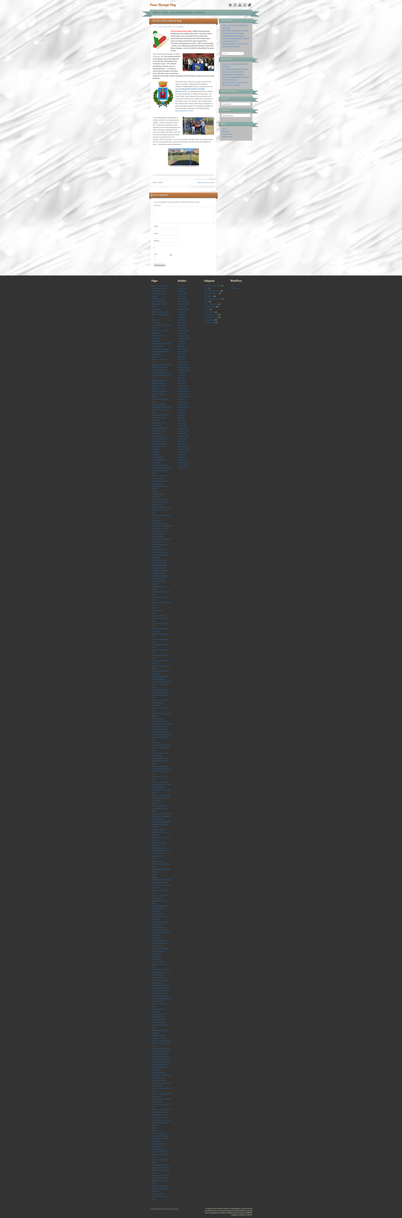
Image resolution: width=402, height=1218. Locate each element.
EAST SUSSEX (158, 182)
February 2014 (183, 462)
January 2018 (182, 388)
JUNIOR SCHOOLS (158, 787)
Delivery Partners (157, 505)
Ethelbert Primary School (160, 544)
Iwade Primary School (159, 777)
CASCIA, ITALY (157, 425)
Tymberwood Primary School (161, 1136)
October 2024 (182, 307)
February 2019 (183, 362)
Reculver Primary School (160, 948)
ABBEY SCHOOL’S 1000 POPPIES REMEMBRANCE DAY (161, 314)
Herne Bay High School (159, 288)
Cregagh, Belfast (157, 484)
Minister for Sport (157, 861)
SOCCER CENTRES (158, 1014)
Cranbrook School (158, 478)
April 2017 (181, 399)
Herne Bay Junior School (160, 721)
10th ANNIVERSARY (158, 301)
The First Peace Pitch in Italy (167, 20)
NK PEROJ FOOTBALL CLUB (161, 880)
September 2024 (183, 309)
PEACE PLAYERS (158, 914)
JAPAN (154, 779)
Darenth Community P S (160, 499)
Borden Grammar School (160, 285)
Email (156, 233)
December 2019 (183, 351)
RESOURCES (200, 12)
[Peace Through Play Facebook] (235, 5)
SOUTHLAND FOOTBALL (160, 1025)
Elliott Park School (158, 536)
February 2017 (183, 402)
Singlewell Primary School (160, 996)
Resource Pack (157, 954)
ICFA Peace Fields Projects (161, 748)
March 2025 (182, 299)
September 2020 (183, 338)
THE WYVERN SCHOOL (160, 1112)
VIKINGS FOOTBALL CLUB (161, 1152)
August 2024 (182, 312)
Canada (154, 412)
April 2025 (181, 296)
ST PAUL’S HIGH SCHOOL (161, 1062)
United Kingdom (209, 322)
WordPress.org (227, 136)
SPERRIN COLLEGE (159, 1035)
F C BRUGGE (156, 547)
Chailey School (157, 433)
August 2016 (182, 410)
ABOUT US (157, 12)
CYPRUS (155, 491)
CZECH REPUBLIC (158, 494)
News (206, 301)
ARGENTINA (156, 333)
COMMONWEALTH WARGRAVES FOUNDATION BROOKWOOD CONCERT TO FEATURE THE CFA (236, 38)
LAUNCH (155, 803)
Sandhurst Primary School (160, 980)
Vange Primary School (159, 1149)
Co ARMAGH (156, 452)
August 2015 (182, 439)
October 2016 (182, 404)
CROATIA (155, 489)
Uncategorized (209, 320)
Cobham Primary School (160, 465)
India (153, 750)
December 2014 (183, 447)
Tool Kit (154, 1128)
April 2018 (181, 381)
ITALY (154, 774)
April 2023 (181, 320)
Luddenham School (158, 830)
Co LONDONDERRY (158, 460)
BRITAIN (154, 396)
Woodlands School (158, 1194)
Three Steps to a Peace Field (161, 1120)
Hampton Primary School (160, 700)
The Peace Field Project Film (161, 1109)
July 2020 (181, 341)
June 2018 (181, 375)
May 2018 (181, 378)
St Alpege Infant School (159, 1038)
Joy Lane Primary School (160, 782)
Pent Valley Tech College (160, 922)
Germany (155, 608)
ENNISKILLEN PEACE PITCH (161, 539)
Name (156, 226)
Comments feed (227, 134)
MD (169, 27)
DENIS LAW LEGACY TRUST (161, 507)
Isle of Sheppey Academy (212, 299)
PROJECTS (156, 935)
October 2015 (182, 433)
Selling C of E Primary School (161, 988)
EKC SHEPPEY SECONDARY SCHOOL (235, 31)
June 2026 (181, 288)
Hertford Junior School (159, 727)
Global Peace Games (159, 616)
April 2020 (181, 346)
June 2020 (181, 344)
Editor (206, 288)
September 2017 (183, 396)
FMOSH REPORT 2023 (159, 565)
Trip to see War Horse (159, 1133)
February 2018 (183, 386)
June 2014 (181, 454)
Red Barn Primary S (158, 951)
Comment (157, 205)
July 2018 (181, 373)
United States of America (160, 1138)
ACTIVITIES (156, 322)
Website (156, 241)
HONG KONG (156, 742)
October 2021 (182, 333)
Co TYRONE (156, 462)
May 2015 (181, 441)
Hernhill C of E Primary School (162, 724)
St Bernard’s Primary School (161, 1041)
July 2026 (181, 285)
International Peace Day (160, 766)
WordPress (234, 288)
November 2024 (183, 304)
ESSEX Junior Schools (159, 542)
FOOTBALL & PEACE (159, 568)
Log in (224, 129)
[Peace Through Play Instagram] (245, 5)
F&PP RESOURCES (158, 550)
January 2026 (182, 293)
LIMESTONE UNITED (159, 808)
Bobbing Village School (159, 367)
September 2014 (183, 449)
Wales (154, 1162)
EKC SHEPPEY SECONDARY (161, 526)
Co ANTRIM (156, 449)
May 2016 (181, 418)
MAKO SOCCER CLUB (159, 848)
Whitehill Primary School (160, 1178)
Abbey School (156, 309)
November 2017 (183, 394)
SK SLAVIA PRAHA (158, 1009)
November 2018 (183, 370)
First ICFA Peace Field (159, 563)
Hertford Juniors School (159, 729)
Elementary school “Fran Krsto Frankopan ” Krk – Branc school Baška (160, 531)
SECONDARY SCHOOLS (160, 985)
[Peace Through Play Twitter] (230, 5)
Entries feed (226, 131)
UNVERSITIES (156, 1146)
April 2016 (181, 420)
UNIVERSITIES (157, 1141)
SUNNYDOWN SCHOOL (160, 1065)
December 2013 (183, 468)
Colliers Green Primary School (162, 468)
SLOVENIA (155, 1012)
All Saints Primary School (160, 330)
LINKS (154, 811)
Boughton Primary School (160, 373)
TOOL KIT (155, 1131)
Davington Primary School (160, 502)
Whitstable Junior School (160, 1186)
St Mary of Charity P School (161, 1057)
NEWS (154, 874)
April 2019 (181, 359)
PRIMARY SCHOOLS (159, 927)
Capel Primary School (159, 423)
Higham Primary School (159, 732)
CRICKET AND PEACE (159, 486)
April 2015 (181, 444)
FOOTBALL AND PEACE (160, 571)
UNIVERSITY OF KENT (159, 1144)
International (179, 27)
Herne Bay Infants (158, 719)
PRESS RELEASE (158, 925)
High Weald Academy (159, 291)
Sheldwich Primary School (160, 991)
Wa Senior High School (159, 1160)
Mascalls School (157, 856)
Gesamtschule (156, 610)
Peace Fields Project (211, 304)
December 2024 (183, 301)
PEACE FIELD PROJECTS (160, 906)
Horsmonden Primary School (161, 745)
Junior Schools (210, 312)
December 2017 (183, 391)
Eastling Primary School (160, 523)
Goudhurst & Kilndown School (161, 682)
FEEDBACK (156, 557)
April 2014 (181, 457)
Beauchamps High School (160, 349)
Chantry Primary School (160, 436)
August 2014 (182, 452)
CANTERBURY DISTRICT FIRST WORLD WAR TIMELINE (160, 417)
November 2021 (183, 330)
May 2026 (181, 291)
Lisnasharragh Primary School (162, 814)
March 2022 (182, 328)
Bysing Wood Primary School (161, 410)
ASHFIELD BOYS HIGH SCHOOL (233, 33)
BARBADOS (156, 341)
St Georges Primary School (161, 1049)
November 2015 (183, 431)
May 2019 (181, 357)
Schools (207, 309)
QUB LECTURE (157, 938)
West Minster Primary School (161, 1168)
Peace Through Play (163, 5)
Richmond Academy (158, 962)
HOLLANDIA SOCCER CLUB (161, 734)
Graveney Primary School (160, 690)
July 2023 (181, 315)
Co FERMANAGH (157, 457)
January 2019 (182, 365)
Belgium (154, 357)
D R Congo (155, 497)
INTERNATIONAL (157, 756)
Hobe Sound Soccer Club (205, 182)
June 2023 (181, 317)
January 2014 (182, 465)
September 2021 (183, 336)
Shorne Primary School (159, 993)
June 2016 (181, 415)
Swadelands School (158, 299)
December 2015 (183, 428)
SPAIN (154, 1028)
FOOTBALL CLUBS (158, 573)
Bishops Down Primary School (162, 365)
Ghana (154, 613)
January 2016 (182, 425)
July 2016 (181, 412)
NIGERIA (155, 877)
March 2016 (182, 423)
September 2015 (183, 436)
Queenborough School (159, 940)
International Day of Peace (184, 111)
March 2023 (182, 322)
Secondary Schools (158, 983)
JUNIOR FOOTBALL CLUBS (161, 785)
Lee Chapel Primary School (161, 806)
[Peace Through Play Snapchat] (249, 5)
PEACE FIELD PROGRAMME (181, 12)
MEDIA (165, 12)
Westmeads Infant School (160, 1175)
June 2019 (181, 354)
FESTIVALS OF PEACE (159, 560)
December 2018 (183, 367)
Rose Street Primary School (161, 969)
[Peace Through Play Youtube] (240, 5)
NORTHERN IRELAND (159, 882)
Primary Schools (209, 307)
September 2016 (183, 407)
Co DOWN (155, 454)
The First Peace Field (159, 1080)
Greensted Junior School (160, 692)
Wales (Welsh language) (160, 1165)
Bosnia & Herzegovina (159, 370)
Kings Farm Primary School (161, 795)
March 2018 (182, 383)
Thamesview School (158, 1078)
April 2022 (181, 325)
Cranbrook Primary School (160, 476)
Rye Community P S (158, 977)
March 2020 (182, 349)
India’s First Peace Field (160, 753)
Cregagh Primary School (160, 481)
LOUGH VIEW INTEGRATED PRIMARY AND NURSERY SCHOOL (161, 824)
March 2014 (182, 460)
